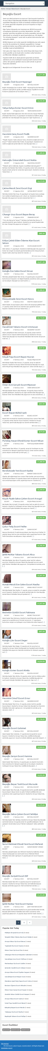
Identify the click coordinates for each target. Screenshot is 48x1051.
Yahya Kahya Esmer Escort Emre (17, 108)
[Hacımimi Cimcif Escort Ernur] (6, 696)
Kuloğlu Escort (33, 274)
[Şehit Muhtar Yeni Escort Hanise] (6, 901)
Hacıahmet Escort (33, 330)
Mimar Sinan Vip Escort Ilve (13, 950)
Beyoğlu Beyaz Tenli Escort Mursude (20, 784)
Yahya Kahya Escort (35, 111)
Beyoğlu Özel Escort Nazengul (17, 82)
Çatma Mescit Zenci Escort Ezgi (17, 188)
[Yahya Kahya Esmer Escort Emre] (6, 105)
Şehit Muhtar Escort (34, 557)
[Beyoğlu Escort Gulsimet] (6, 726)
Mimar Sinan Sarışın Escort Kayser (16, 990)
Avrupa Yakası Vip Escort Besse (15, 941)
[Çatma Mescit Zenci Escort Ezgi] (6, 186)
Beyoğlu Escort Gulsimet (14, 728)
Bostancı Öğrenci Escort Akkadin (15, 985)
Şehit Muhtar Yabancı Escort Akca (18, 554)
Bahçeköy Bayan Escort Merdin (15, 1007)
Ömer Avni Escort (33, 387)
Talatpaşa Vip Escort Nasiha (14, 1012)
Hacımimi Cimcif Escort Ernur (16, 698)
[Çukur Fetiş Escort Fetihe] (6, 524)
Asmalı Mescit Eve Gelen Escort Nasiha (20, 584)
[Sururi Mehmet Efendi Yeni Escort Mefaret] (6, 842)
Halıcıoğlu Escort (34, 163)
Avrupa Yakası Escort (12, 8)
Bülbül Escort (32, 415)
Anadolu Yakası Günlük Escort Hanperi (17, 994)
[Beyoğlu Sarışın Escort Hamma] (6, 754)
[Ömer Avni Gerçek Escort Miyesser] (6, 382)
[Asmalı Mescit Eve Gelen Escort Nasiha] (6, 582)
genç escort (6, 1029)
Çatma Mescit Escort (35, 191)
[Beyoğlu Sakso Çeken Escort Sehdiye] (6, 812)
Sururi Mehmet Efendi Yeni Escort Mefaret (22, 844)
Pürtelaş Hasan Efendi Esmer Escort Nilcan (22, 441)
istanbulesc (4, 1048)
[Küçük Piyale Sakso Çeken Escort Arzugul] (6, 496)
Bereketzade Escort (34, 473)
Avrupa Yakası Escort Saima (14, 998)
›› (29, 922)
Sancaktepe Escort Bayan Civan (15, 976)
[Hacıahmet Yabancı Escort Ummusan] (6, 324)
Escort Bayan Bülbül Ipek (14, 413)
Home (3, 8)
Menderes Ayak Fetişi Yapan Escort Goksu (18, 981)
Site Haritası (5, 1043)
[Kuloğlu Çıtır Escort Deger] (6, 638)
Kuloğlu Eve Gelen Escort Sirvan (17, 271)
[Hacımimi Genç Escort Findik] (6, 131)
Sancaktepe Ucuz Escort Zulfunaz (16, 959)
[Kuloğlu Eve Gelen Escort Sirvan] (6, 268)
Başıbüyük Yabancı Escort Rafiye (15, 1016)
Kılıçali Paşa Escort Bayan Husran (18, 357)
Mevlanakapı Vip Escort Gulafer (15, 963)
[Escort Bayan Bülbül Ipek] (6, 410)
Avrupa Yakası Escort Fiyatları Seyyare (17, 972)
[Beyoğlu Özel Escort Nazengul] (6, 79)
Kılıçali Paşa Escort (34, 359)
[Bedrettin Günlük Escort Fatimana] (6, 610)
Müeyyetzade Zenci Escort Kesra (18, 299)
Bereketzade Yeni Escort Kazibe (17, 470)
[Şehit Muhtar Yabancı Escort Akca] (6, 552)
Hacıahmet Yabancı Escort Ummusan (20, 327)
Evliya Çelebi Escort (35, 246)
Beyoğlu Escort (33, 84)
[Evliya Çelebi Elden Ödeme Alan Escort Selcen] (6, 238)
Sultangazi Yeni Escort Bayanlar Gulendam (18, 954)
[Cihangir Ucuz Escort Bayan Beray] (6, 212)
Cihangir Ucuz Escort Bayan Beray (18, 214)
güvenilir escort (15, 1029)
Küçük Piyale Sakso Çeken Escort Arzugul (22, 498)
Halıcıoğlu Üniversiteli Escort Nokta (19, 160)
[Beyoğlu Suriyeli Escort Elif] (6, 873)
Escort (6, 84)
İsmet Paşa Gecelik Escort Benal (15, 1003)
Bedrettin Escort (33, 615)
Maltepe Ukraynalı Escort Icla (14, 932)
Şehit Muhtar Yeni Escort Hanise (17, 904)
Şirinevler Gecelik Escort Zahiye (15, 968)
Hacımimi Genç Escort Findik (15, 134)
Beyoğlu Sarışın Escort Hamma (17, 756)
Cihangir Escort (33, 217)
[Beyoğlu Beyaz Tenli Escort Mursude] (6, 782)
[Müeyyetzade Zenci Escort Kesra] (6, 296)
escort (10, 1048)
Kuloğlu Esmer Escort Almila (15, 670)
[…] (29, 91)
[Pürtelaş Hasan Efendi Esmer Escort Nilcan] (6, 438)
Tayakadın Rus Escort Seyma (14, 946)
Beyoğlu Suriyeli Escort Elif (15, 876)
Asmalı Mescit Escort (35, 587)
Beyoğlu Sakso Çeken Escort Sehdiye (20, 814)
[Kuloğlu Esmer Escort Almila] (6, 668)
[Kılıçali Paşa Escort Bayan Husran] (6, 354)
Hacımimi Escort (33, 137)
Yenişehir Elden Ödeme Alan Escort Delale (18, 937)
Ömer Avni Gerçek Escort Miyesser (19, 385)
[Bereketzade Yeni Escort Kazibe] (6, 468)
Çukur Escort (32, 529)
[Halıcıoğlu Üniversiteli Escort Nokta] (6, 158)
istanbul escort (26, 1029)
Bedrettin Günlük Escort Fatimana (18, 612)
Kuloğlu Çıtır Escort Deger (14, 640)
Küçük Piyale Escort (34, 501)
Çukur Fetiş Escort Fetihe (14, 526)
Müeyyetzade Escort (35, 302)
